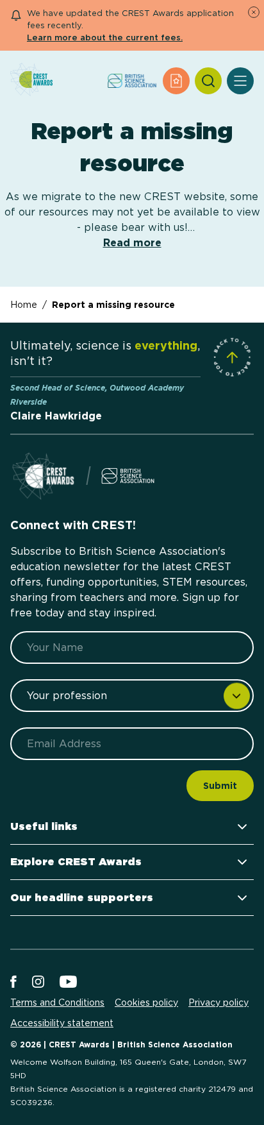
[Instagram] (38, 983)
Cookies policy (146, 1002)
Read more (132, 243)
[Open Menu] (240, 80)
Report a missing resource (113, 304)
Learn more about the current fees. (105, 37)
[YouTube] (68, 983)
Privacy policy (218, 1002)
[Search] (208, 80)
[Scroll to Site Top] (232, 357)
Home (23, 304)
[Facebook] (13, 983)
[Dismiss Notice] (253, 12)
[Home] (31, 80)
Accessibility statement (61, 1023)
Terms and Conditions (57, 1002)
